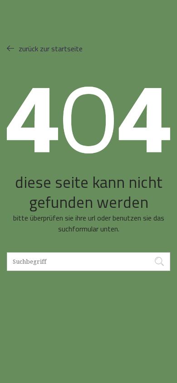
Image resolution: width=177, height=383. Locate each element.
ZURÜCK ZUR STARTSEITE (51, 48)
